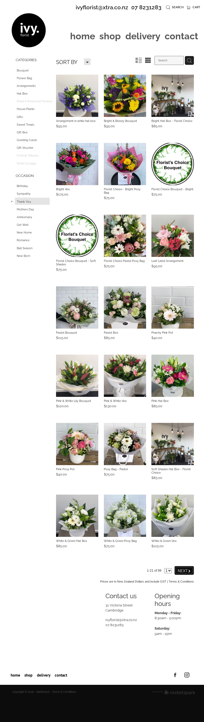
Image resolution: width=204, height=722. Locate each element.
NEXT (184, 570)
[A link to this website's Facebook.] (175, 675)
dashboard (42, 691)
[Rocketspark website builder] (173, 693)
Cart (196, 7)
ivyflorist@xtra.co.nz (102, 7)
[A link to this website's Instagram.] (186, 675)
